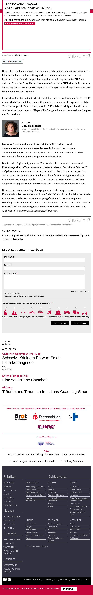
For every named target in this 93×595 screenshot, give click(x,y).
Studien (7, 494)
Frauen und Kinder (55, 498)
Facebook (5, 579)
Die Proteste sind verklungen (37, 546)
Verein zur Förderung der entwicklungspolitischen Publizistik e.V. (61, 408)
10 (86, 312)
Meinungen (8, 482)
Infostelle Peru (53, 461)
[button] (12, 61)
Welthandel (74, 538)
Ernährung (52, 492)
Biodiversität (30, 524)
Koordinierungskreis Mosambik (26, 461)
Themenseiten (10, 505)
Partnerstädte (71, 235)
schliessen (6, 341)
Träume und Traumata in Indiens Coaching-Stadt (44, 391)
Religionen (53, 520)
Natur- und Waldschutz (34, 535)
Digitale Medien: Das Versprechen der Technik (51, 224)
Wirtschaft (75, 520)
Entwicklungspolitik (33, 489)
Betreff (7, 265)
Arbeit (72, 524)
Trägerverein (9, 547)
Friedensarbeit (75, 492)
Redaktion (8, 543)
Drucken (88, 56)
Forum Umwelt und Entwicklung (25, 454)
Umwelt (29, 520)
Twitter (9, 579)
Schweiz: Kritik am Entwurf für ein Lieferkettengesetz (31, 360)
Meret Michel (7, 369)
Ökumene (51, 535)
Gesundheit (52, 501)
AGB (55, 580)
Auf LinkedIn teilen (83, 56)
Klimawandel (31, 529)
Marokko (18, 239)
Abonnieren (9, 520)
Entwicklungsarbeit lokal (15, 235)
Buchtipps (8, 497)
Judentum (52, 532)
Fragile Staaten (75, 489)
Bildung (51, 489)
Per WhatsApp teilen (74, 56)
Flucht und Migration (56, 495)
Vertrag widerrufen (44, 580)
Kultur (50, 503)
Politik (73, 482)
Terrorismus (74, 503)
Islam (50, 529)
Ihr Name (9, 256)
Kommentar (10, 273)
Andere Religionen (55, 524)
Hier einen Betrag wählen (20, 23)
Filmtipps (8, 501)
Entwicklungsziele (32, 492)
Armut (50, 486)
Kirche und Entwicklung (35, 495)
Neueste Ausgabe (11, 517)
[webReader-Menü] (4, 61)
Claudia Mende (22, 55)
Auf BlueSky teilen (79, 56)
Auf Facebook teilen (69, 56)
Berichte (7, 486)
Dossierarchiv (10, 565)
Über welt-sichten (12, 539)
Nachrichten (9, 490)
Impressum (75, 580)
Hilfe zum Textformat (79, 291)
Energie (29, 527)
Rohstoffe (73, 532)
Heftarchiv (8, 528)
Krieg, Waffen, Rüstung (78, 498)
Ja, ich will (69, 589)
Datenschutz (29, 580)
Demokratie (74, 486)
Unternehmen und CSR (78, 535)
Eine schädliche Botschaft (25, 379)
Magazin (9, 510)
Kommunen (36, 235)
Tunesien (7, 239)
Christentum (52, 527)
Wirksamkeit (30, 501)
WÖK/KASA (52, 454)
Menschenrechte (76, 501)
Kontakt (85, 580)
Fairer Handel (75, 527)
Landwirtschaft (31, 532)
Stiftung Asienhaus (74, 461)
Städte (50, 506)
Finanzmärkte (75, 529)
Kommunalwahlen (53, 235)
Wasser (28, 538)
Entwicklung (32, 482)
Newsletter (9, 524)
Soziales (52, 482)
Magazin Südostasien (73, 454)
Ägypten (84, 235)
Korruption (74, 495)
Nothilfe (29, 498)
